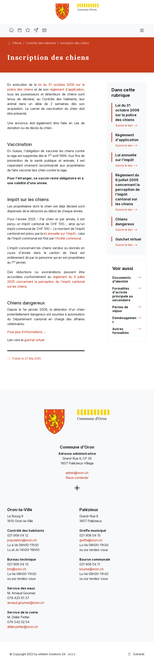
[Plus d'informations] (76, 488)
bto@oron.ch (16, 569)
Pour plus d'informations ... (26, 332)
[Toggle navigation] (142, 30)
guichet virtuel (34, 340)
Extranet (138, 654)
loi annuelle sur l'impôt (60, 233)
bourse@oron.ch (91, 569)
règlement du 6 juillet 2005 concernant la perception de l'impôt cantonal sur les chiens (46, 281)
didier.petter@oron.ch (22, 627)
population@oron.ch (22, 540)
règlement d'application (67, 89)
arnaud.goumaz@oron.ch (25, 603)
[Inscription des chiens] (77, 11)
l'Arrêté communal (68, 238)
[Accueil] (9, 43)
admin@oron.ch (77, 473)
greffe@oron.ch (90, 540)
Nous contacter (77, 478)
